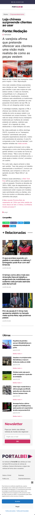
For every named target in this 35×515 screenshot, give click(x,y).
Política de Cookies (11, 510)
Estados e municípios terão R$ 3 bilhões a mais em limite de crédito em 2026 (22, 360)
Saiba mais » (17, 353)
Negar (17, 506)
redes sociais (22, 143)
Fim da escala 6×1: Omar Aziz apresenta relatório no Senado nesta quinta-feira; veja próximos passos (16, 314)
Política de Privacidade (23, 510)
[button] (32, 482)
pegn (6, 212)
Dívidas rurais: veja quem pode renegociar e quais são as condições (22, 374)
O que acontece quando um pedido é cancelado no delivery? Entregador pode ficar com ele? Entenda (16, 261)
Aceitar (17, 501)
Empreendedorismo (17, 14)
